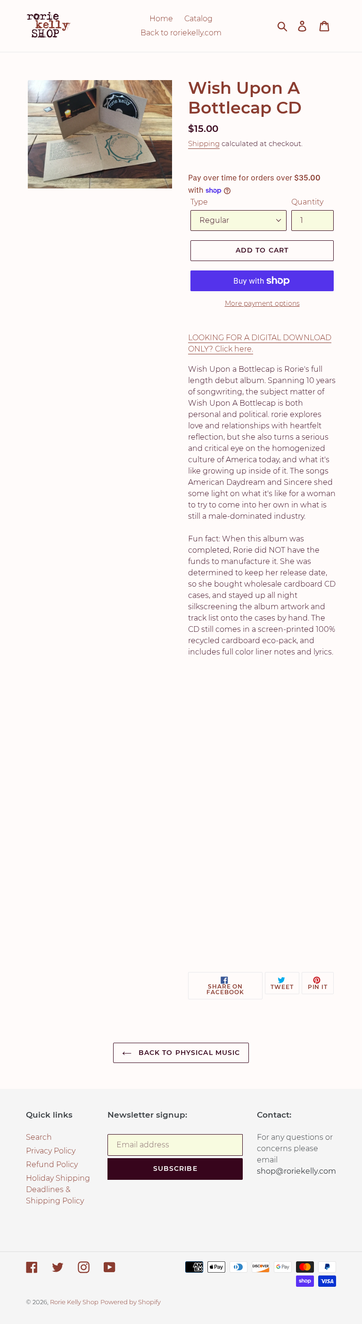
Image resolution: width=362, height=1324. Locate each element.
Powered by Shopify (130, 1302)
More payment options (262, 303)
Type (199, 201)
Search (39, 1137)
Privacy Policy (50, 1150)
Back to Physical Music (188, 1052)
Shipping (204, 143)
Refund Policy (52, 1164)
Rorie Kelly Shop (74, 1302)
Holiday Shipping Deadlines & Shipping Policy (58, 1189)
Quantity (307, 201)
